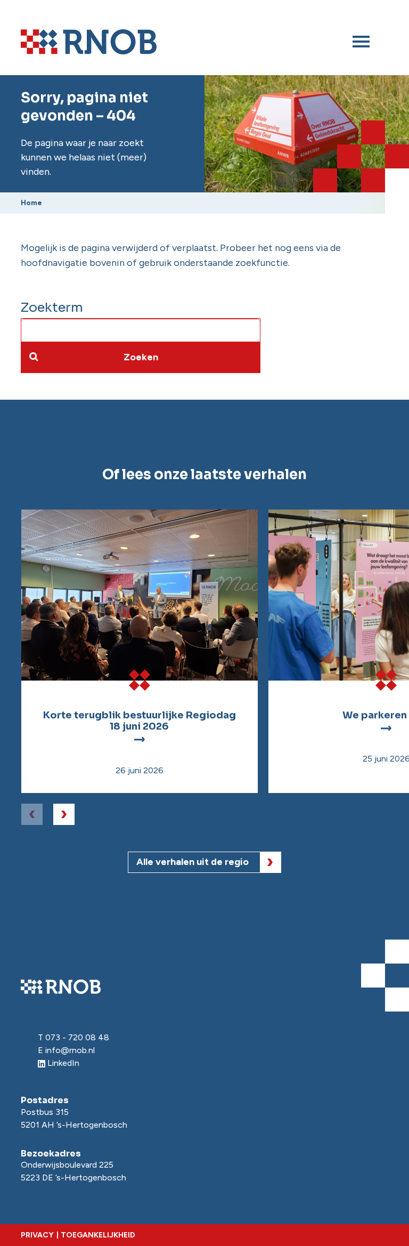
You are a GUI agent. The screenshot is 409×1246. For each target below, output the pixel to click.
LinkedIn (63, 1063)
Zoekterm (52, 307)
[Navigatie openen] (361, 41)
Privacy (37, 1235)
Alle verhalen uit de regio (192, 862)
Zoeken (141, 357)
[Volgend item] (64, 814)
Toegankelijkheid (98, 1235)
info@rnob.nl (70, 1050)
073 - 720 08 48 (77, 1037)
